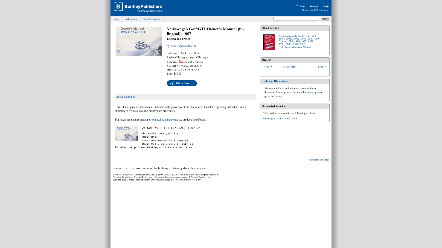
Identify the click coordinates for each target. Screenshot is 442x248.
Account (314, 6)
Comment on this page (319, 160)
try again (315, 92)
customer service (140, 168)
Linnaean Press (162, 177)
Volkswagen (131, 19)
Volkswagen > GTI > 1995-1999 (279, 118)
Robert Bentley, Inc (188, 174)
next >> (322, 66)
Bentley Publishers (123, 174)
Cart (302, 6)
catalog (175, 168)
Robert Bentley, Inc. (201, 177)
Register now (322, 10)
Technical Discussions (275, 81)
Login (326, 6)
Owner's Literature (151, 19)
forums (278, 96)
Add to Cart (182, 83)
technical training (160, 119)
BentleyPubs (141, 177)
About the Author (125, 96)
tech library (161, 168)
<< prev (268, 66)
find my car (198, 168)
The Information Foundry (187, 179)
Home (116, 19)
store (186, 168)
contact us (120, 168)
